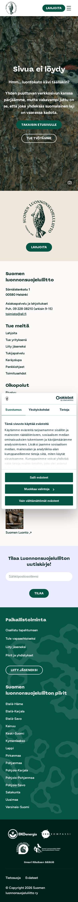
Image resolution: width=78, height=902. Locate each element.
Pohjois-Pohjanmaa (20, 778)
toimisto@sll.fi (16, 314)
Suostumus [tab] (13, 409)
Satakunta (13, 792)
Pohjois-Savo (15, 785)
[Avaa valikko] (68, 8)
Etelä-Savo (14, 719)
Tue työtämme (39, 138)
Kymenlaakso (15, 741)
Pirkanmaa (13, 755)
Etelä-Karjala (15, 711)
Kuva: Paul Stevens (71, 184)
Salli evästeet (39, 477)
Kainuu (11, 726)
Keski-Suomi (15, 733)
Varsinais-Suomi (17, 807)
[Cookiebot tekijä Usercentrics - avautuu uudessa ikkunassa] (56, 398)
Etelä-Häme (14, 704)
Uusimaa (12, 800)
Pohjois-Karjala (17, 770)
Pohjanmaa (14, 763)
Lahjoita (54, 8)
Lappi (10, 748)
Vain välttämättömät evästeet (39, 500)
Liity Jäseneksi (24, 670)
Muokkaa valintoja (36, 489)
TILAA (39, 593)
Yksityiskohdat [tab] (39, 409)
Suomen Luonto (17, 532)
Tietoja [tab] (64, 409)
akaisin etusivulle (39, 125)
